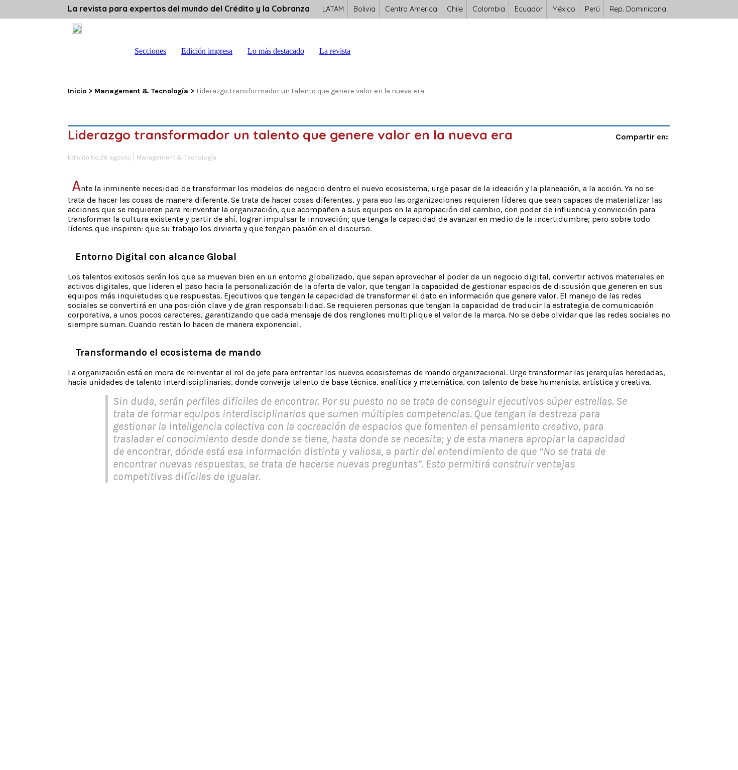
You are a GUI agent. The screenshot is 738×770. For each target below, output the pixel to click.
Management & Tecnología (141, 91)
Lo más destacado (276, 51)
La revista (334, 51)
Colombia (488, 9)
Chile (455, 9)
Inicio (117, 51)
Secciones (150, 51)
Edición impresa (206, 51)
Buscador (368, 51)
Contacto (388, 51)
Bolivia (364, 9)
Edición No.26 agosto (99, 158)
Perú (592, 9)
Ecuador (529, 9)
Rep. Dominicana (637, 9)
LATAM (333, 9)
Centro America (411, 9)
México (563, 9)
